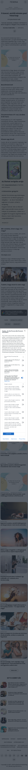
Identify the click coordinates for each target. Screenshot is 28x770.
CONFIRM (8, 433)
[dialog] (14, 385)
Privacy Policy (22, 438)
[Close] (25, 331)
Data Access (14, 438)
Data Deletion (6, 438)
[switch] (22, 360)
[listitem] (14, 357)
